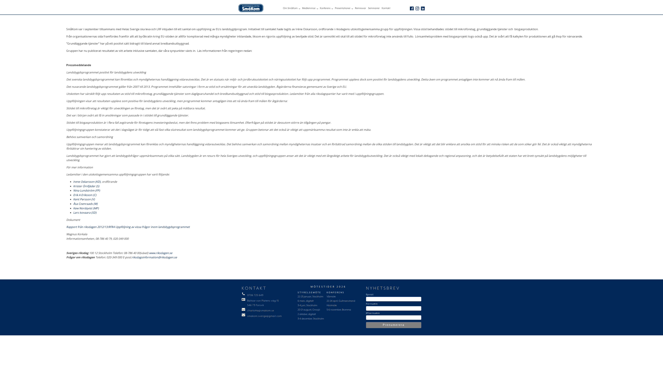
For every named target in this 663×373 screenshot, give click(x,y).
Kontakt (386, 8)
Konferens (325, 8)
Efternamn (373, 313)
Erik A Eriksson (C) (84, 195)
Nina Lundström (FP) (86, 190)
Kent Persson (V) (84, 199)
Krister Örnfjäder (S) (86, 186)
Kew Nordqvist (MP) (86, 208)
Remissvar (360, 8)
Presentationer (342, 8)
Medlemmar (309, 8)
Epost (370, 294)
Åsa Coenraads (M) (85, 204)
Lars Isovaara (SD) (85, 212)
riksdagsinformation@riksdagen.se (154, 257)
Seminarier (374, 8)
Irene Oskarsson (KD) (87, 182)
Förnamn (372, 303)
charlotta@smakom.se (260, 310)
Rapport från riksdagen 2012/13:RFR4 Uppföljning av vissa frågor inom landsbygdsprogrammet (128, 227)
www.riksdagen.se (160, 253)
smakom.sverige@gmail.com (264, 316)
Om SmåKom (290, 8)
